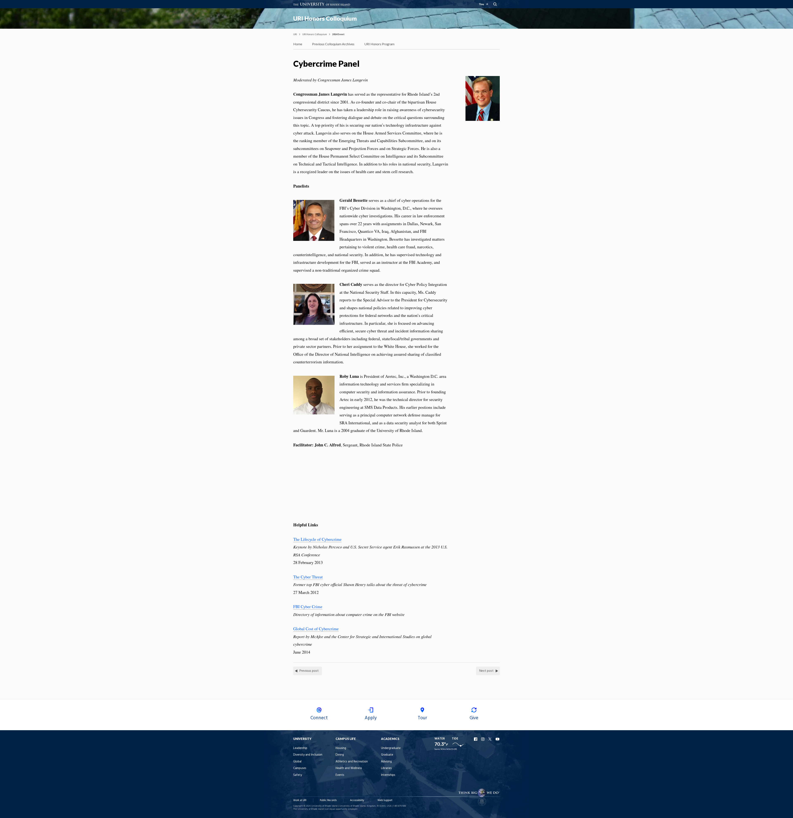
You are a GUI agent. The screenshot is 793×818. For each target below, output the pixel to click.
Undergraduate (391, 748)
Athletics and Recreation (352, 761)
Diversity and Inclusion (307, 755)
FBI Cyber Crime (307, 606)
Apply (371, 718)
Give (474, 718)
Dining (340, 755)
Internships (388, 775)
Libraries (386, 768)
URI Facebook (476, 739)
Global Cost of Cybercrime (316, 628)
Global (297, 761)
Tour (422, 718)
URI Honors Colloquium (325, 18)
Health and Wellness (349, 768)
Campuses (299, 768)
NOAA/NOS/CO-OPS (448, 749)
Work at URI (299, 800)
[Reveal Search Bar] (495, 4)
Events (340, 775)
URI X (490, 739)
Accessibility (357, 800)
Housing (341, 748)
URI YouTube (498, 739)
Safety (297, 775)
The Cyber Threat (308, 577)
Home (297, 44)
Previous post (309, 671)
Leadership (300, 748)
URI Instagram (483, 739)
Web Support (385, 800)
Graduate (387, 755)
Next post (486, 671)
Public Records (328, 800)
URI (295, 34)
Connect (319, 718)
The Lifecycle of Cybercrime (317, 539)
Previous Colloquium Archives (333, 44)
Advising (386, 761)
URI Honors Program (379, 44)
